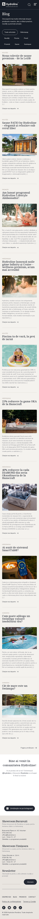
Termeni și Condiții (29, 902)
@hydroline (6, 773)
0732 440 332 (7, 833)
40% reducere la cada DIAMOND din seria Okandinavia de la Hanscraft (15, 474)
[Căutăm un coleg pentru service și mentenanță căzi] (10, 786)
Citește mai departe (9, 108)
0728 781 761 (7, 858)
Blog (15, 897)
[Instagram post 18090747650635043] (28, 786)
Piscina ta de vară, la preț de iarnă (18, 337)
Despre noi (6, 897)
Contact (32, 897)
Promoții (22, 897)
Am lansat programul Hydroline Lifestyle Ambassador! (16, 195)
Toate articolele (9, 32)
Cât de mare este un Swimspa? (14, 687)
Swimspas (27, 44)
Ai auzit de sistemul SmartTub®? (15, 548)
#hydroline (24, 773)
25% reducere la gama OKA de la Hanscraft (19, 402)
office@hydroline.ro (9, 835)
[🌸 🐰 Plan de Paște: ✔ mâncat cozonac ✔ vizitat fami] (28, 796)
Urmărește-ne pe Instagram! (21, 808)
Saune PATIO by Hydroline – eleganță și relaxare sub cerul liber (19, 125)
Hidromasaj (24, 32)
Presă (26, 38)
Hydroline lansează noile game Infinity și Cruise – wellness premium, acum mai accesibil (18, 265)
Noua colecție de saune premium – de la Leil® (17, 57)
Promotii (7, 44)
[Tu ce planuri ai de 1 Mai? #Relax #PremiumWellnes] (10, 796)
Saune (17, 44)
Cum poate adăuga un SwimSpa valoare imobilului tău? (16, 619)
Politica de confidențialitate (11, 902)
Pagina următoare (27, 748)
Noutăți (6, 38)
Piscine (16, 38)
